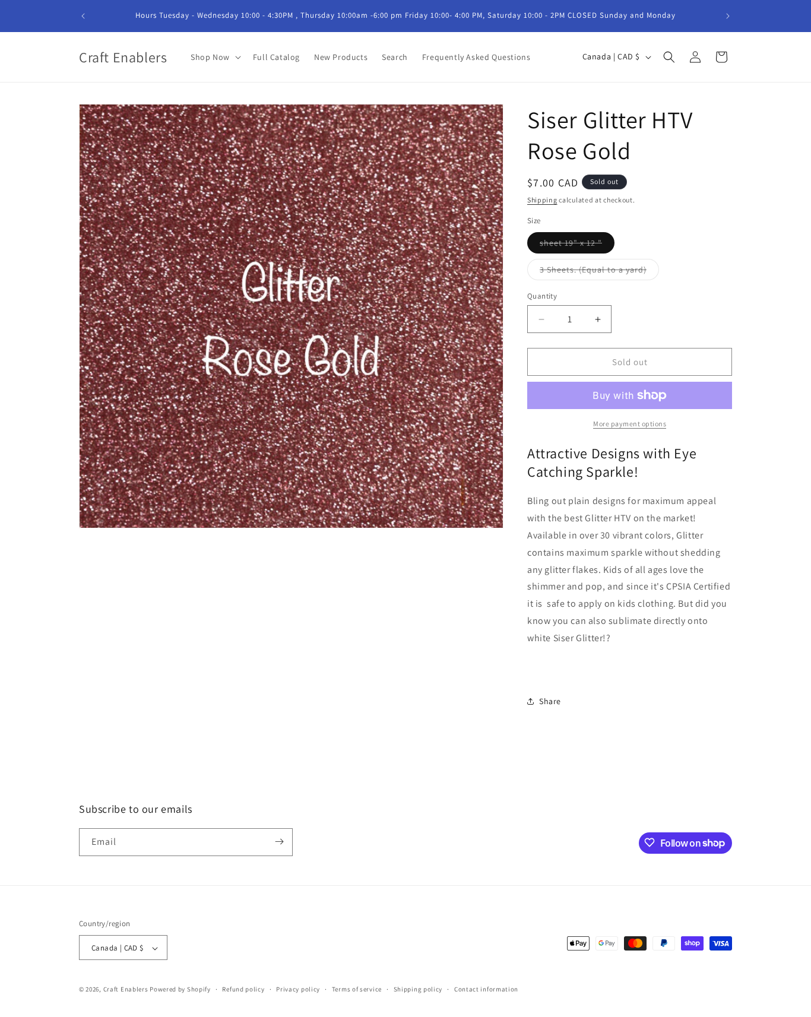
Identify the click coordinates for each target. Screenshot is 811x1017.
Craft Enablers (125, 990)
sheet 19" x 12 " (577, 245)
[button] (214, 57)
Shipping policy (418, 989)
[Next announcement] (728, 16)
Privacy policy (298, 989)
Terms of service (357, 989)
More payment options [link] (629, 423)
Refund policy (243, 989)
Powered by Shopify (180, 990)
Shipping (542, 199)
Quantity (542, 296)
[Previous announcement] (83, 16)
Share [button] (550, 701)
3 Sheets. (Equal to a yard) (599, 272)
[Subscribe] (279, 842)
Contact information (486, 989)
